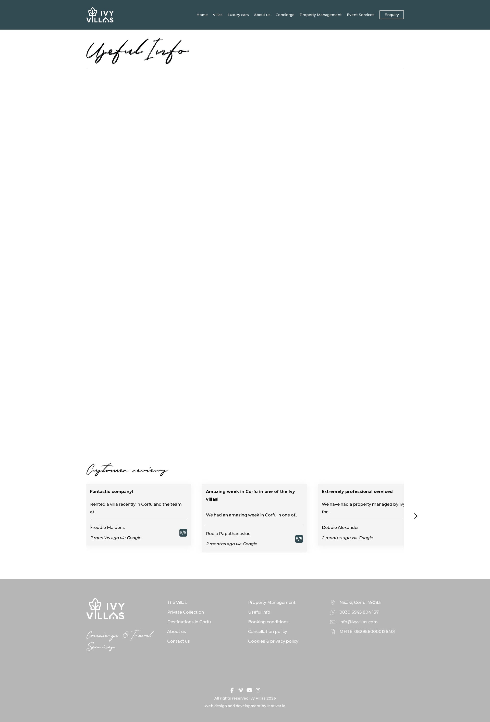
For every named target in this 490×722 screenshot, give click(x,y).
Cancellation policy (267, 631)
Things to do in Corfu (217, 233)
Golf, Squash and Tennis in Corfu (132, 397)
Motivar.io (276, 706)
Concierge (285, 14)
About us (262, 14)
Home (202, 14)
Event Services (360, 14)
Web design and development (233, 706)
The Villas (177, 602)
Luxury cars (238, 14)
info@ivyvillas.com (358, 621)
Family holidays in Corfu (320, 241)
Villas (218, 14)
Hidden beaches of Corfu (222, 404)
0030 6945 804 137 (359, 612)
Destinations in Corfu (189, 621)
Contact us (178, 641)
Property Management (321, 14)
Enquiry (392, 14)
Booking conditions (268, 621)
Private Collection (185, 612)
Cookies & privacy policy (273, 641)
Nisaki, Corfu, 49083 (360, 602)
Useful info (259, 612)
